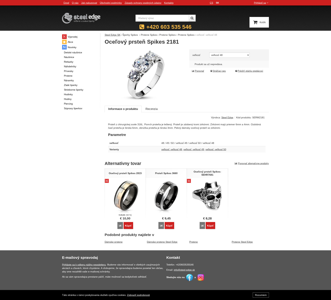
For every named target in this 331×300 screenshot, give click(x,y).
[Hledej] (192, 18)
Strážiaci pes (219, 71)
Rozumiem (261, 295)
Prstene (193, 241)
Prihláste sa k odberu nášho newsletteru (84, 264)
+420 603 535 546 (169, 27)
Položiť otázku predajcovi (250, 71)
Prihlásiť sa (260, 2)
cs (211, 2)
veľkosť (196, 55)
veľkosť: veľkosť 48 (171, 149)
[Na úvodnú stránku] (81, 18)
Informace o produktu (123, 109)
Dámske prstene (114, 241)
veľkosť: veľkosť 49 (193, 149)
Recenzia (152, 109)
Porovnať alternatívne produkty (253, 163)
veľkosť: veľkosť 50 (215, 149)
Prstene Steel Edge (242, 241)
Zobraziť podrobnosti (138, 295)
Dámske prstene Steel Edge (162, 241)
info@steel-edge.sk (184, 269)
